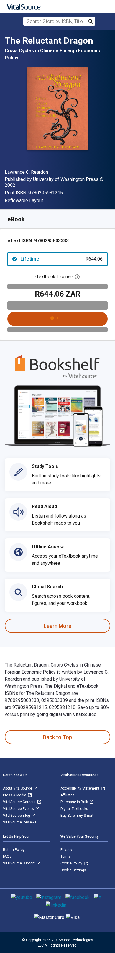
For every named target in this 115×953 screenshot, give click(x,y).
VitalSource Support (19, 863)
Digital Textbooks (74, 809)
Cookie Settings (73, 870)
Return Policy (13, 850)
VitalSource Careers (20, 802)
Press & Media (15, 795)
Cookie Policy (71, 863)
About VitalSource (18, 788)
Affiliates (67, 795)
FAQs (7, 856)
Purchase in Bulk (74, 802)
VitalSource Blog (17, 815)
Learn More (57, 626)
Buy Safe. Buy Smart (76, 815)
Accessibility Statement (80, 788)
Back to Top (57, 737)
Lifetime (61, 259)
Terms (65, 856)
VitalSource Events (19, 809)
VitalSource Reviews (20, 822)
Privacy (66, 850)
